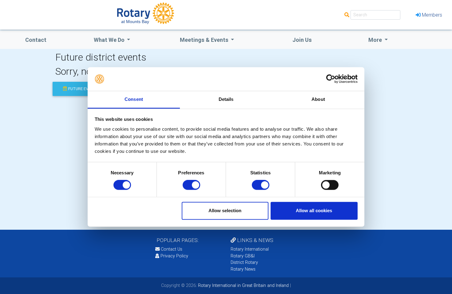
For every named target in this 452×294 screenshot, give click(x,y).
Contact (35, 39)
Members (432, 15)
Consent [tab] (134, 99)
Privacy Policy (174, 256)
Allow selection (224, 210)
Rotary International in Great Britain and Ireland (243, 285)
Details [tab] (226, 99)
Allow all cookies (314, 210)
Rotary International (250, 249)
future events (83, 88)
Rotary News (243, 269)
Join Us (302, 39)
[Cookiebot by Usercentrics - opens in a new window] (331, 79)
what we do (110, 39)
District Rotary (244, 262)
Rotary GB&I (243, 256)
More (375, 39)
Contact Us (171, 249)
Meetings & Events (205, 39)
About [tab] (318, 99)
